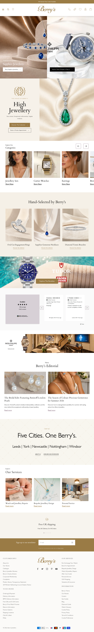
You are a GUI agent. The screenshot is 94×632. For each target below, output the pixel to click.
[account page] (85, 9)
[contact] (69, 9)
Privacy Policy (60, 548)
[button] (92, 165)
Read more (8, 410)
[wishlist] (80, 9)
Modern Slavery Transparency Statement (14, 582)
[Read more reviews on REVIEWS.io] (22, 316)
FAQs (4, 618)
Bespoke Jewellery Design (69, 568)
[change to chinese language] (75, 9)
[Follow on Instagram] (47, 569)
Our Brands (65, 593)
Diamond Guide (66, 604)
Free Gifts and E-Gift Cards (11, 602)
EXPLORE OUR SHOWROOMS (51, 454)
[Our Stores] (13, 9)
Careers (64, 596)
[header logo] (47, 10)
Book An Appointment (68, 566)
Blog (63, 602)
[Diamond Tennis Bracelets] (75, 225)
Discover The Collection (18, 125)
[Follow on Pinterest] (51, 569)
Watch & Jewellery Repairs (69, 571)
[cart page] (90, 9)
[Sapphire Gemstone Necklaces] (47, 225)
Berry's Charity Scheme (9, 574)
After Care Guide (67, 574)
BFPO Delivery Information (11, 599)
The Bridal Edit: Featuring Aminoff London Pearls (25, 399)
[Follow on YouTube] (56, 569)
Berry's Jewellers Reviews (10, 571)
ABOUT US (38, 454)
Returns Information (9, 607)
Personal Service (66, 576)
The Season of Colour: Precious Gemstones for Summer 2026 (68, 399)
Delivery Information (9, 596)
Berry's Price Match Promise (11, 604)
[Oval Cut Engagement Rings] (19, 225)
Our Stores (6, 566)
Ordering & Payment (9, 593)
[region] (64, 308)
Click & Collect (7, 615)
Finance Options (7, 610)
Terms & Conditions (67, 615)
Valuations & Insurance (68, 582)
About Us (6, 563)
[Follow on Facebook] (37, 569)
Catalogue (6, 568)
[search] (8, 9)
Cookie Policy (66, 610)
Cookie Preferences (67, 618)
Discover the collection (18, 248)
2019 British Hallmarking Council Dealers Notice (17, 585)
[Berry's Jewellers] (47, 564)
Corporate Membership (10, 576)
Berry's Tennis (66, 591)
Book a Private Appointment (18, 130)
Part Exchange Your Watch (69, 563)
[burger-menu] (3, 9)
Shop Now (9, 184)
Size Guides (65, 599)
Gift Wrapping (66, 579)
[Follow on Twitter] (42, 569)
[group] (47, 343)
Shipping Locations (8, 612)
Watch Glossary (66, 607)
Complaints (6, 579)
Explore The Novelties (47, 281)
